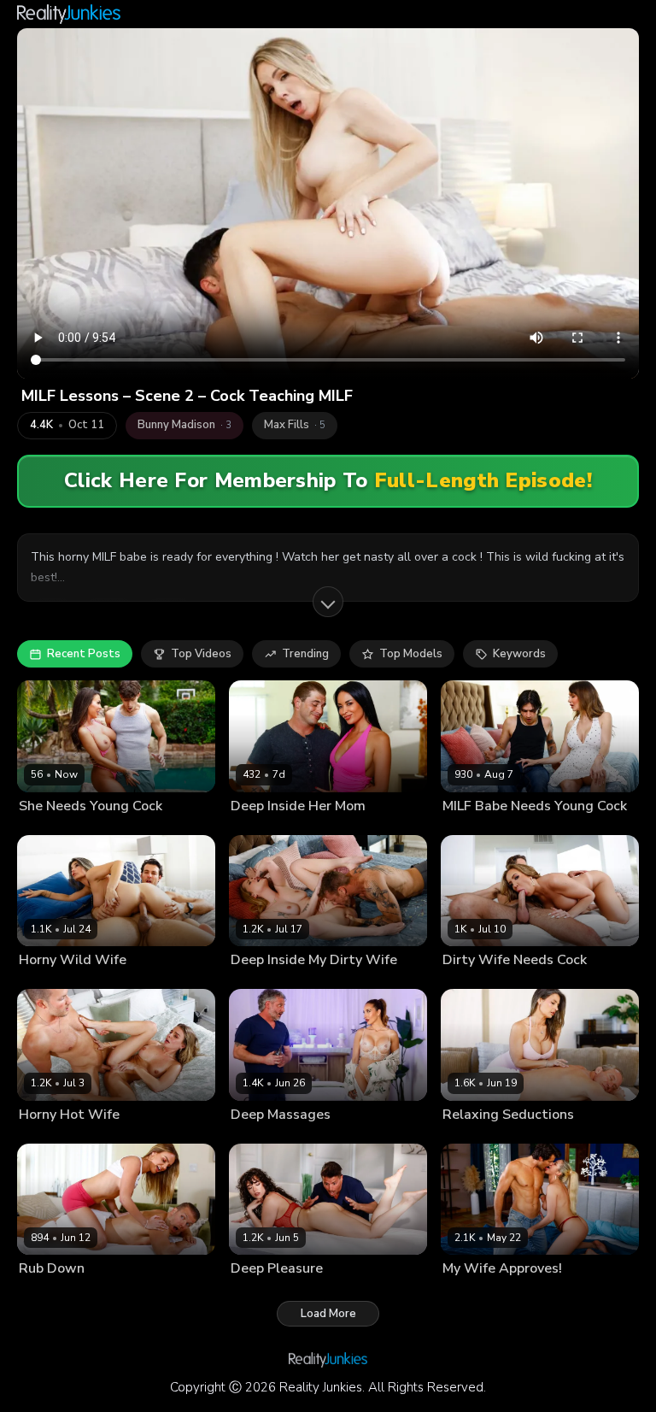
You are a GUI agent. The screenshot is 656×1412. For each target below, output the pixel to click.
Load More (328, 1313)
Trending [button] (305, 654)
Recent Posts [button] (83, 654)
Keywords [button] (519, 654)
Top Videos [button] (201, 654)
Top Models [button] (410, 654)
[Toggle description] (328, 601)
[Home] (68, 14)
